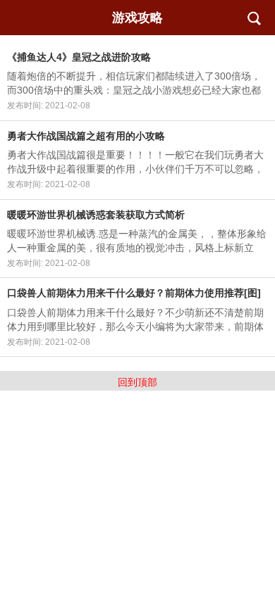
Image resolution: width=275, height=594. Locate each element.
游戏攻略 (137, 18)
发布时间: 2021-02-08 (48, 105)
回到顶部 (137, 382)
